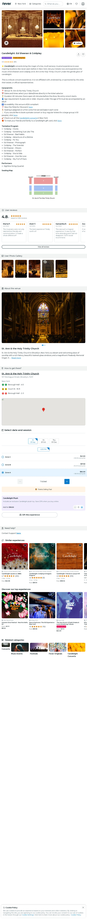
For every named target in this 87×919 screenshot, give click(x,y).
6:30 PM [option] (43, 449)
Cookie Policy (76, 915)
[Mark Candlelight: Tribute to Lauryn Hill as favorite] (80, 545)
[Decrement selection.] (20, 481)
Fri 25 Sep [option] (32, 441)
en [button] (70, 4)
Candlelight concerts (28, 118)
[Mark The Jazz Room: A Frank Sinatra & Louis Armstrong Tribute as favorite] (80, 594)
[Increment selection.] (66, 481)
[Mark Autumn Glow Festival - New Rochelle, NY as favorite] (25, 594)
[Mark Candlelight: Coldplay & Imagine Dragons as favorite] (52, 545)
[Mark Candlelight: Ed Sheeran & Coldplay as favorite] (83, 54)
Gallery (78, 43)
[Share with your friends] (78, 54)
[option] (43, 457)
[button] (43, 457)
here (31, 107)
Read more (16, 358)
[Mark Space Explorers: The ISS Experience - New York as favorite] (52, 594)
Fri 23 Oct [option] (43, 441)
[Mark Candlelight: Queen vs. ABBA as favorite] (25, 545)
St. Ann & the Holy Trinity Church (20, 373)
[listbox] (43, 441)
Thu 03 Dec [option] (54, 441)
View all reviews (43, 247)
